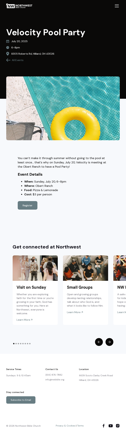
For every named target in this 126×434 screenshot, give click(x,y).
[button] (116, 6)
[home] (20, 6)
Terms (80, 425)
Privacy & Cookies (65, 425)
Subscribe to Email (21, 399)
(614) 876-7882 (53, 374)
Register (27, 205)
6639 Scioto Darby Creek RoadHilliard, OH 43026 (96, 378)
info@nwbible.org (54, 379)
